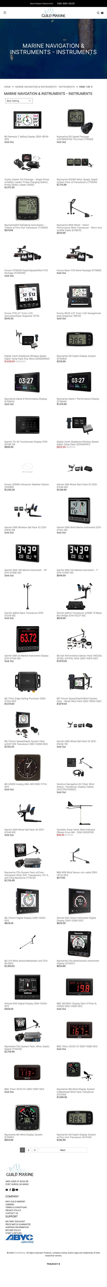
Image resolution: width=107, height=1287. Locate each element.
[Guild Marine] (53, 13)
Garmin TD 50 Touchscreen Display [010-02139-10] (26, 443)
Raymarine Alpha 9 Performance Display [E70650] (25, 400)
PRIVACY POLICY (13, 1210)
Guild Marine (19, 1253)
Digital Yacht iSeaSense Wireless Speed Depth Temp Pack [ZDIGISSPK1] (78, 443)
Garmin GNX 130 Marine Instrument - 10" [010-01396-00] (25, 571)
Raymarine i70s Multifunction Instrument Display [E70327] (78, 962)
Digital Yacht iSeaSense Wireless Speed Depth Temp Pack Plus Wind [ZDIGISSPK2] (26, 357)
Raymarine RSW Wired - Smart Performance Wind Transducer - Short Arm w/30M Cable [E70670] (79, 228)
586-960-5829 (66, 3)
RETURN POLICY (13, 1230)
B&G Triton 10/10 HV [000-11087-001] (24, 1089)
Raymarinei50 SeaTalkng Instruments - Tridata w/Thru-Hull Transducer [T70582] (26, 226)
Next (62, 1150)
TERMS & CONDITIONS (16, 1207)
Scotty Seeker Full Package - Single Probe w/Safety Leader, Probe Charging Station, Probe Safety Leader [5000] (26, 182)
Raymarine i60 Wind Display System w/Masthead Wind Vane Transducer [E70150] (76, 1092)
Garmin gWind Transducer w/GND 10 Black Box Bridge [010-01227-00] (79, 614)
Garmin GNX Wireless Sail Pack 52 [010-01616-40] (25, 528)
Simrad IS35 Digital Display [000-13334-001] (26, 1004)
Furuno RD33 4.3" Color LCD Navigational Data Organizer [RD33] (79, 314)
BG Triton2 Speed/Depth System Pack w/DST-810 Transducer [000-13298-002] (26, 742)
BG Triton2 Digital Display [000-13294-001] (25, 919)
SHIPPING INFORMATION (17, 1227)
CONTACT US (11, 1213)
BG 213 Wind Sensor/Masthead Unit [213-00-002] (26, 962)
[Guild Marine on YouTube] (16, 1190)
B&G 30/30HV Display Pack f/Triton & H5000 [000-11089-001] (76, 1004)
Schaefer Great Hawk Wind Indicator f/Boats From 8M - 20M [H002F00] (76, 831)
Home (7, 87)
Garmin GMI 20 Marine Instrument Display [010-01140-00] (26, 657)
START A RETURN (13, 1233)
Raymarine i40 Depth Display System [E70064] (76, 357)
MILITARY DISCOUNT (15, 1221)
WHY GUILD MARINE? (15, 1201)
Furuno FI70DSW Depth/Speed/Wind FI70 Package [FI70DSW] (26, 271)
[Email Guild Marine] (6, 1190)
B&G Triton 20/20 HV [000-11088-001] (77, 1046)
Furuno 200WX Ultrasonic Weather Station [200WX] (26, 485)
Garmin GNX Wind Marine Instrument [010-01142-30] (79, 528)
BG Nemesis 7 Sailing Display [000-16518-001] (26, 138)
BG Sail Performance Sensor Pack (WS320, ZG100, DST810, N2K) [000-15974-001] (79, 657)
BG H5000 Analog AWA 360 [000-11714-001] (25, 785)
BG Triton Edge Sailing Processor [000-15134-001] (25, 700)
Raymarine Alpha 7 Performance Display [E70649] (78, 400)
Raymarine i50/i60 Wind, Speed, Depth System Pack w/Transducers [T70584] (77, 180)
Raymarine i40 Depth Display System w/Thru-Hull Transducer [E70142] (76, 1136)
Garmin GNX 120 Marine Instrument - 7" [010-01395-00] (77, 571)
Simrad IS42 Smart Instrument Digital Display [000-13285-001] (76, 919)
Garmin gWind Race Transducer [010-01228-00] (24, 614)
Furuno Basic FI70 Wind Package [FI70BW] (79, 270)
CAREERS (9, 1204)
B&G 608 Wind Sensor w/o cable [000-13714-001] (77, 873)
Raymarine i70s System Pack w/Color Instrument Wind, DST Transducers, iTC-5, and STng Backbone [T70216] (26, 875)
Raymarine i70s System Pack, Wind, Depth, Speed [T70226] (27, 1047)
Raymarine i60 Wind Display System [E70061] (23, 1136)
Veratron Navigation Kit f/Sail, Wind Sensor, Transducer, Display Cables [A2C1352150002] (75, 787)
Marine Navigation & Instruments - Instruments (45, 87)
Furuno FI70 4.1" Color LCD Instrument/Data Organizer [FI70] (21, 314)
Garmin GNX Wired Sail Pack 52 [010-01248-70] (77, 742)
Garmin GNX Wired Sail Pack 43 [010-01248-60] (24, 831)
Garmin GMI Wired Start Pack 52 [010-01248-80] (77, 485)
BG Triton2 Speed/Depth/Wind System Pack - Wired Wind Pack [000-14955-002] (79, 700)
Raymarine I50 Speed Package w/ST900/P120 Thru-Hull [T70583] (75, 138)
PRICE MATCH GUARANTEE (18, 1224)
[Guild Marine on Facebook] (10, 1190)
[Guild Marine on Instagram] (13, 1190)
